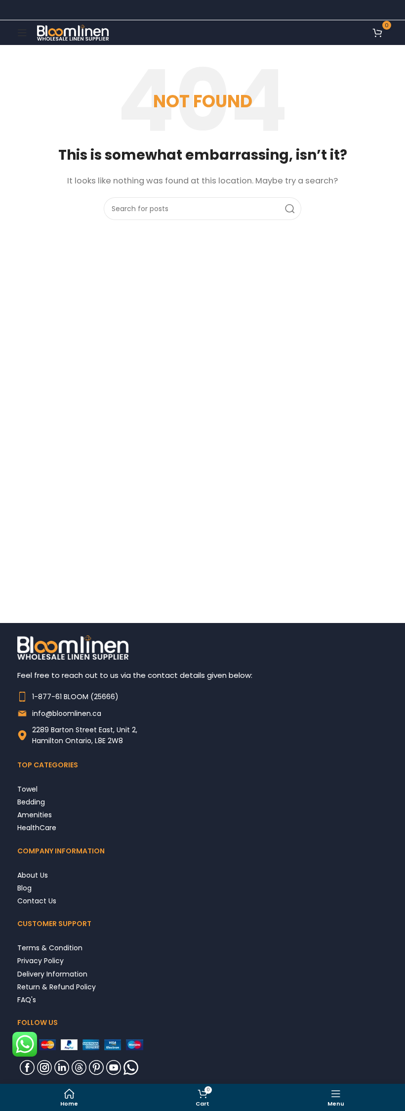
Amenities (34, 814)
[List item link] (202, 696)
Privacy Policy (40, 960)
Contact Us (36, 900)
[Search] (290, 208)
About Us (32, 875)
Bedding (31, 801)
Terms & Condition (49, 947)
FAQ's (26, 999)
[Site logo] (73, 32)
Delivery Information (52, 973)
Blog (24, 887)
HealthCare (36, 827)
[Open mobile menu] (22, 33)
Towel (27, 789)
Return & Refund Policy (56, 986)
